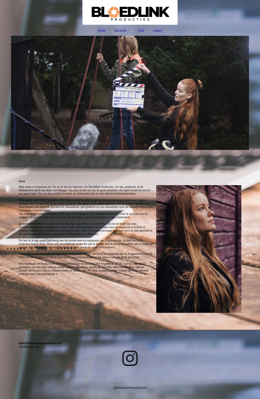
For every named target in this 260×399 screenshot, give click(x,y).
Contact (157, 30)
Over (141, 30)
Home (101, 30)
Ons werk (120, 30)
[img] (130, 12)
